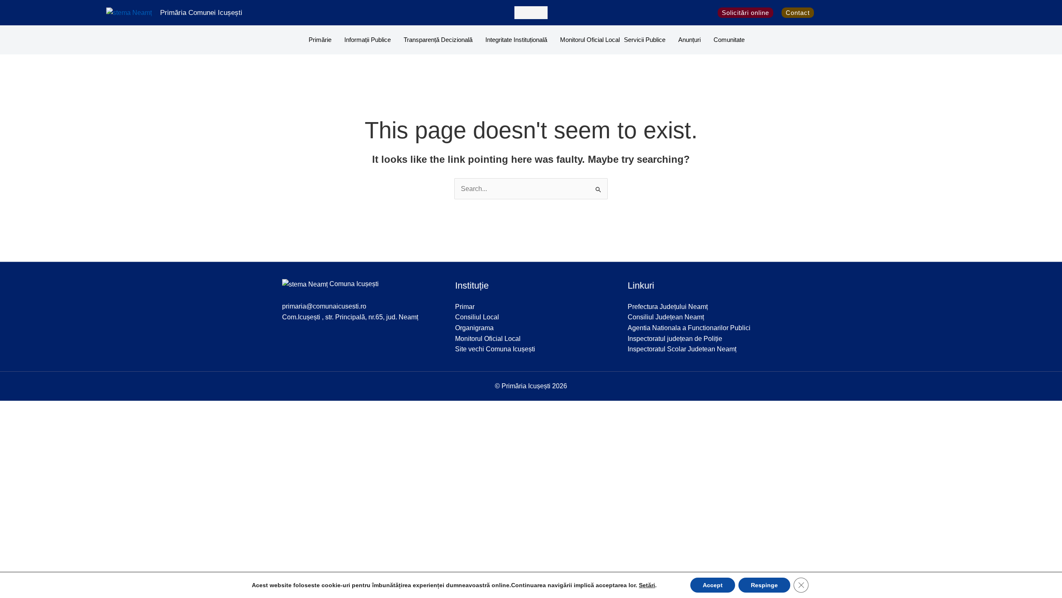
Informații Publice (367, 39)
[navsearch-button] (531, 12)
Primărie (320, 39)
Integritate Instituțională (516, 39)
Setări (647, 585)
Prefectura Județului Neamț (668, 306)
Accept (713, 585)
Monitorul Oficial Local (590, 39)
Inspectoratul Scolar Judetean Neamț (682, 349)
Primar (465, 306)
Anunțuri (689, 39)
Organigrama (474, 327)
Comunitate (729, 39)
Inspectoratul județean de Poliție (675, 338)
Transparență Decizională (438, 39)
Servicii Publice (644, 39)
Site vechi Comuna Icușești (495, 349)
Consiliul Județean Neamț (666, 317)
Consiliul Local (477, 317)
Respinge (764, 585)
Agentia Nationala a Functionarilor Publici (689, 327)
